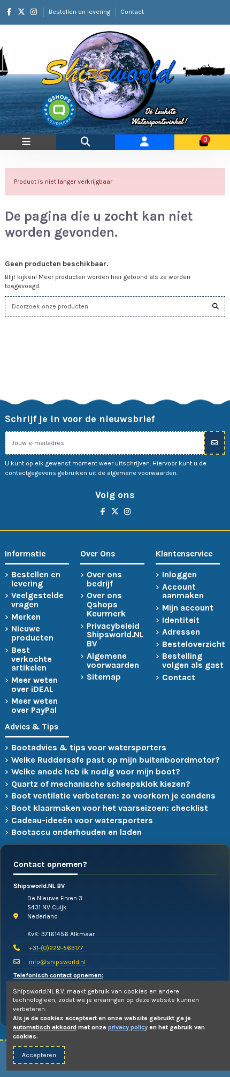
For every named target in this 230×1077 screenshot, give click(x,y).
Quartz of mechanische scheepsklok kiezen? (100, 784)
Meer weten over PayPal (34, 706)
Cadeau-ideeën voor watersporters (82, 820)
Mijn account (187, 608)
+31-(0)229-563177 (56, 948)
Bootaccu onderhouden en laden (76, 832)
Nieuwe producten (32, 633)
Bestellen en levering (80, 12)
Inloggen (179, 574)
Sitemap (104, 677)
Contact (132, 12)
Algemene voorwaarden (113, 661)
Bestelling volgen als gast (193, 661)
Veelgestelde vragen (37, 600)
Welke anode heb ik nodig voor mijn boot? (95, 772)
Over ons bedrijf (104, 579)
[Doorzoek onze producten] (215, 306)
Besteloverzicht (193, 644)
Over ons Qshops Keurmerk (106, 604)
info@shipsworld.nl (57, 962)
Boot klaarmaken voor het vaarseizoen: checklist (109, 808)
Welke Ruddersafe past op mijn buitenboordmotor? (115, 760)
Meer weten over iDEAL (34, 685)
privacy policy (128, 1027)
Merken (26, 617)
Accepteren (39, 1055)
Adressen (181, 632)
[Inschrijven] (214, 443)
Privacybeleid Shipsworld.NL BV (115, 635)
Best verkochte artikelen (31, 659)
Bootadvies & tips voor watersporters (88, 747)
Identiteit (181, 620)
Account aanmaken (183, 592)
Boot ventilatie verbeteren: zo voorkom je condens (113, 796)
